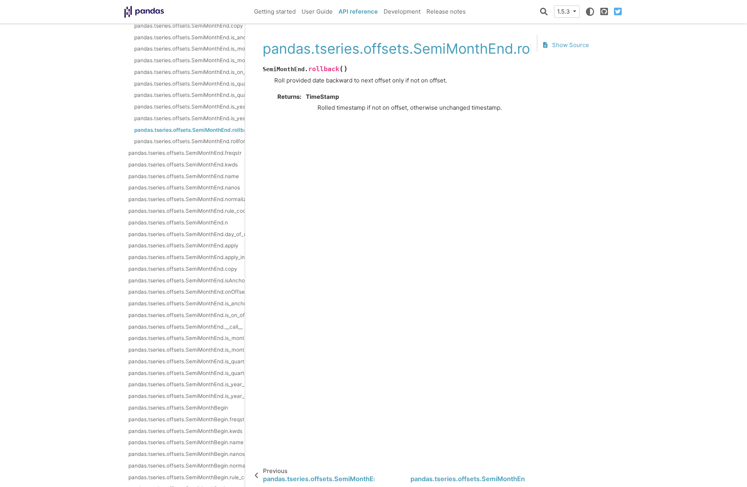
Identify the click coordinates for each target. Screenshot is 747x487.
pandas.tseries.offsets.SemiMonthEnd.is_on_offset (189, 72)
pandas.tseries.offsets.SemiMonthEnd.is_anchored (189, 37)
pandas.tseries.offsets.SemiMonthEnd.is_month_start (189, 60)
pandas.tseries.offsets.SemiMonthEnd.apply (183, 245)
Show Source (570, 45)
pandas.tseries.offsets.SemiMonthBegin (178, 408)
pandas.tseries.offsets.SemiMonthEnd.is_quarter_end (189, 84)
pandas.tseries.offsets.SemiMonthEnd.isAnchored (186, 280)
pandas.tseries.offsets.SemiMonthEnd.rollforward (189, 141)
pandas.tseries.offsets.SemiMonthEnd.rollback (189, 130)
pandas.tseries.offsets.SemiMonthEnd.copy (188, 26)
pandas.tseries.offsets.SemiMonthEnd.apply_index (186, 257)
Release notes (446, 11)
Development (402, 11)
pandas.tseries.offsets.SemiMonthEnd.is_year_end (189, 106)
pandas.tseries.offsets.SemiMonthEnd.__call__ (185, 327)
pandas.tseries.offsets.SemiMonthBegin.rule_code (186, 477)
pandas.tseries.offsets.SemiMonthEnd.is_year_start (189, 118)
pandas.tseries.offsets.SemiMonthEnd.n (178, 222)
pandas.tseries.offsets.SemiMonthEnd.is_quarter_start (189, 95)
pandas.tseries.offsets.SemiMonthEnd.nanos (184, 187)
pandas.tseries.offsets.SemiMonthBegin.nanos (186, 454)
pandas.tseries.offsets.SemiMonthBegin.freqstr (186, 419)
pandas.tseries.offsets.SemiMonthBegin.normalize (186, 465)
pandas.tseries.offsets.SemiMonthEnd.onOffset (186, 292)
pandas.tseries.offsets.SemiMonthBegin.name (186, 442)
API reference (358, 11)
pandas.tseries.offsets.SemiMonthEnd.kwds (183, 164)
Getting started (275, 11)
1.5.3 (564, 11)
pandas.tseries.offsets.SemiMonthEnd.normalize (186, 199)
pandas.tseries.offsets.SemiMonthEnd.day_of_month (186, 234)
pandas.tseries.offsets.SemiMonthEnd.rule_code (186, 211)
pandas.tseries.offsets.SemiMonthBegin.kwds (185, 431)
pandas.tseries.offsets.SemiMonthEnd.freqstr (185, 153)
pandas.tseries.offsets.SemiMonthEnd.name (183, 176)
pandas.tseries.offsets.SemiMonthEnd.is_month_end (189, 49)
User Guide (317, 11)
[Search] (544, 11)
